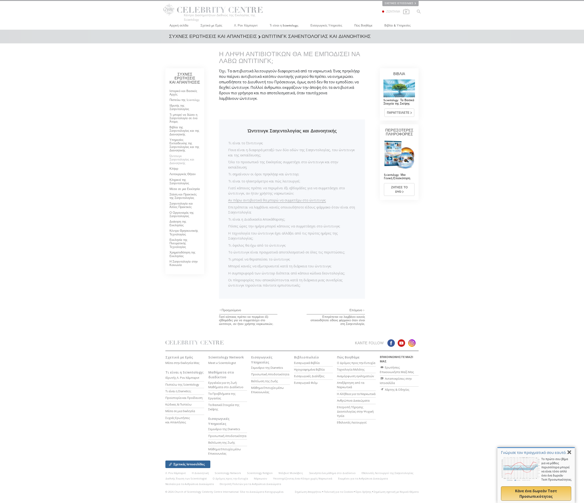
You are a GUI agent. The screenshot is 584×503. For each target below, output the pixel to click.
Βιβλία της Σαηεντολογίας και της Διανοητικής (184, 131)
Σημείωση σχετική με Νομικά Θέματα (396, 491)
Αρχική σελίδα (178, 25)
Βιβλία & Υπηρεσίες (397, 25)
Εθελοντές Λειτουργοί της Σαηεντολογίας (387, 473)
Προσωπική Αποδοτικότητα (227, 436)
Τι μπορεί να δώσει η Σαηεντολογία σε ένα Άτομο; (183, 118)
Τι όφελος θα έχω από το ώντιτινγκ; (257, 245)
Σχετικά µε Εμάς (211, 25)
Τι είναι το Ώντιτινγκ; (245, 143)
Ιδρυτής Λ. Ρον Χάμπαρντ (182, 378)
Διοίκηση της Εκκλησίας (177, 223)
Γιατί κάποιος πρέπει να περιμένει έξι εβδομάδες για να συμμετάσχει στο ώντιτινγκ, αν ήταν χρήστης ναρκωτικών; (246, 320)
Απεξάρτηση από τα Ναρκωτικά (350, 385)
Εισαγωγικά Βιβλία (307, 363)
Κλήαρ (173, 168)
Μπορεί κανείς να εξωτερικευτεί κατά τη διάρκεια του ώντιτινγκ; (279, 266)
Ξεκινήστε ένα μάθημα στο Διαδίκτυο (332, 473)
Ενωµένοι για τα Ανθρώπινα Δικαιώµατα (363, 478)
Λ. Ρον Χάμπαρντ (246, 25)
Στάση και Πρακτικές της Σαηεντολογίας (183, 196)
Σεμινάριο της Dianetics (224, 429)
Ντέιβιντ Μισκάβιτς (291, 473)
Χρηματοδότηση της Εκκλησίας (182, 254)
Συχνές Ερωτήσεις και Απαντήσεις (177, 420)
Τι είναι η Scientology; (284, 25)
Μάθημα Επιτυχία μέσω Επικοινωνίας (224, 451)
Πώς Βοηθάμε (363, 25)
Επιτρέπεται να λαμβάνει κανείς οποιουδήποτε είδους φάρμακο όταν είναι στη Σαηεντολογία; (337, 320)
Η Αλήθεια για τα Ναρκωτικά (356, 394)
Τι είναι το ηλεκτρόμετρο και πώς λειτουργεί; (264, 181)
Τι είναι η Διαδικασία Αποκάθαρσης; (256, 219)
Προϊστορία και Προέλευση (184, 398)
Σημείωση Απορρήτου (308, 491)
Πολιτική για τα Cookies (338, 491)
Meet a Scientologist (222, 363)
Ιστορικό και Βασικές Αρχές (183, 93)
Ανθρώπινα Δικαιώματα (353, 400)
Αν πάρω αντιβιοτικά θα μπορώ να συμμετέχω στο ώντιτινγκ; (277, 200)
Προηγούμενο (231, 310)
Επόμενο (356, 310)
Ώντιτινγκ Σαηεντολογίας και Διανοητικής (181, 159)
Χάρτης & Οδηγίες (396, 389)
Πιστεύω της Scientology (184, 100)
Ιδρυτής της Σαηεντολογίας (179, 107)
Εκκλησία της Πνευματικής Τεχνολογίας (178, 243)
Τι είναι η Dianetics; (178, 391)
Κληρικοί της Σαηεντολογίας (179, 181)
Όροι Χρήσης (363, 491)
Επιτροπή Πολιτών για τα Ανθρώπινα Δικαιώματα (250, 484)
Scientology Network (226, 357)
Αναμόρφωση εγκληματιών (355, 376)
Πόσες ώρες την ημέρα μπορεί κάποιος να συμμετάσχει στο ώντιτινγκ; (284, 226)
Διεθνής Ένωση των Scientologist (186, 478)
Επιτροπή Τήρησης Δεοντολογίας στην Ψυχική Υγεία (355, 411)
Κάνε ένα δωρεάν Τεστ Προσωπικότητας (536, 493)
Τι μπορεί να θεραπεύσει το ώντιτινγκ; (259, 259)
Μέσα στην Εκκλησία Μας (182, 363)
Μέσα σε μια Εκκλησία (184, 189)
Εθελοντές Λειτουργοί (352, 422)
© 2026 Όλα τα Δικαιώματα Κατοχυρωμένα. (224, 491)
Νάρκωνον (260, 478)
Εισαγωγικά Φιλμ (306, 383)
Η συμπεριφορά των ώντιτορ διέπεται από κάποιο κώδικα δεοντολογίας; (286, 273)
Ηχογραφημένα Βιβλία (309, 369)
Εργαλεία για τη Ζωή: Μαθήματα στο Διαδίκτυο (225, 385)
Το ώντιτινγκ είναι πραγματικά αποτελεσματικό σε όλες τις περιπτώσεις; (286, 252)
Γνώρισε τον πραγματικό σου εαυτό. (534, 452)
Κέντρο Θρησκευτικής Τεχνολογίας (183, 232)
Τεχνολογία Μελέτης (351, 369)
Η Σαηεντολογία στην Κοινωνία (183, 263)
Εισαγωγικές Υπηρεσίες (326, 25)
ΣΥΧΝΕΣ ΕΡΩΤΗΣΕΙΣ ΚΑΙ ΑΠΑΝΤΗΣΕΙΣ (184, 78)
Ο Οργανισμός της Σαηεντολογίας (181, 214)
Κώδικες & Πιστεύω (178, 404)
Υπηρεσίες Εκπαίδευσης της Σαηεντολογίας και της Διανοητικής (184, 145)
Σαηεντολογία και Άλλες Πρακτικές (181, 205)
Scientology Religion (260, 473)
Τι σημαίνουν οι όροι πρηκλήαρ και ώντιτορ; (263, 174)
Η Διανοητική (200, 473)
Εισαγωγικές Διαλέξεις (309, 376)
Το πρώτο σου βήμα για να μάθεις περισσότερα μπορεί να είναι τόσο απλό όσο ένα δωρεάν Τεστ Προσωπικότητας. (556, 469)
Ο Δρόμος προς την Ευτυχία (356, 363)
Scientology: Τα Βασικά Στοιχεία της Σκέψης (398, 102)
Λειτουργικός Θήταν (182, 174)
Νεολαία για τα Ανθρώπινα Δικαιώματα (189, 484)
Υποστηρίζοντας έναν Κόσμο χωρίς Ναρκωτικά (302, 478)
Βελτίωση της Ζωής (221, 442)
